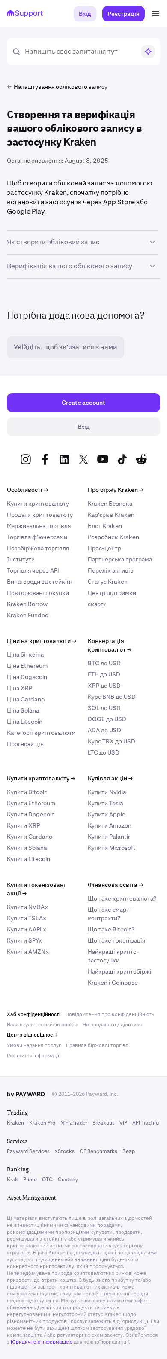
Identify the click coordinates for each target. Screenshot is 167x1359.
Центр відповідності (32, 1034)
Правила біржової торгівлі (98, 1045)
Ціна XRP (19, 688)
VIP (123, 1122)
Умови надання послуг (34, 1045)
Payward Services (28, 1151)
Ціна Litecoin (24, 721)
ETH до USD (104, 674)
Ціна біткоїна (25, 654)
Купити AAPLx (26, 929)
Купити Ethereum (31, 803)
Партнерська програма (120, 559)
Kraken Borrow (27, 604)
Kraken (15, 1122)
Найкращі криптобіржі (120, 971)
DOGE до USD (107, 719)
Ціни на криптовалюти (41, 641)
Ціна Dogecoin (27, 677)
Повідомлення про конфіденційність (110, 1014)
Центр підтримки (112, 593)
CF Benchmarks (98, 1151)
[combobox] (80, 51)
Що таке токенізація (116, 940)
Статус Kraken (108, 581)
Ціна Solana (23, 710)
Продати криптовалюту (40, 515)
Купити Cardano (29, 836)
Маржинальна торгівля (39, 526)
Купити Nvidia (107, 792)
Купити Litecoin (28, 859)
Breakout (103, 1122)
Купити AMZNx (28, 952)
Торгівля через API (33, 570)
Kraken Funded (28, 615)
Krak (12, 1179)
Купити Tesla (105, 803)
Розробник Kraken (113, 537)
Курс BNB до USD (112, 697)
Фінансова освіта (115, 885)
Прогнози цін (25, 744)
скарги (97, 604)
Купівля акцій (110, 778)
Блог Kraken (105, 526)
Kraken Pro (42, 1122)
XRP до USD (104, 685)
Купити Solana (27, 848)
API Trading (145, 1122)
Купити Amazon (109, 825)
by (26, 1094)
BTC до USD (104, 663)
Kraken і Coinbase (113, 982)
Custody (68, 1179)
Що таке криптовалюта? (122, 898)
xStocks (65, 1151)
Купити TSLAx (26, 918)
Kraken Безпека (110, 503)
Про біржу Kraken (115, 490)
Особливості (27, 490)
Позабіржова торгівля (38, 548)
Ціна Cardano (26, 699)
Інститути (21, 559)
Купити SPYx (24, 940)
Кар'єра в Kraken (111, 515)
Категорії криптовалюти (41, 733)
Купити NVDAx (27, 907)
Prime (30, 1179)
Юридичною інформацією (41, 1341)
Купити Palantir (109, 836)
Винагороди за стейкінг (40, 581)
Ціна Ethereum (27, 666)
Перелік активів (111, 570)
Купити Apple (106, 814)
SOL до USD (104, 708)
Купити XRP (23, 825)
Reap (128, 1151)
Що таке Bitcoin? (111, 929)
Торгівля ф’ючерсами (37, 537)
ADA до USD (104, 730)
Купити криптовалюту (38, 503)
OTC (47, 1179)
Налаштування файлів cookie (42, 1024)
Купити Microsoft (112, 848)
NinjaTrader (73, 1122)
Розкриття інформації (33, 1055)
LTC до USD (103, 752)
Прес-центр (104, 548)
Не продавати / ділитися (112, 1024)
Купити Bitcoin (27, 792)
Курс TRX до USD (111, 741)
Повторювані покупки (38, 593)
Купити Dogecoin (31, 814)
